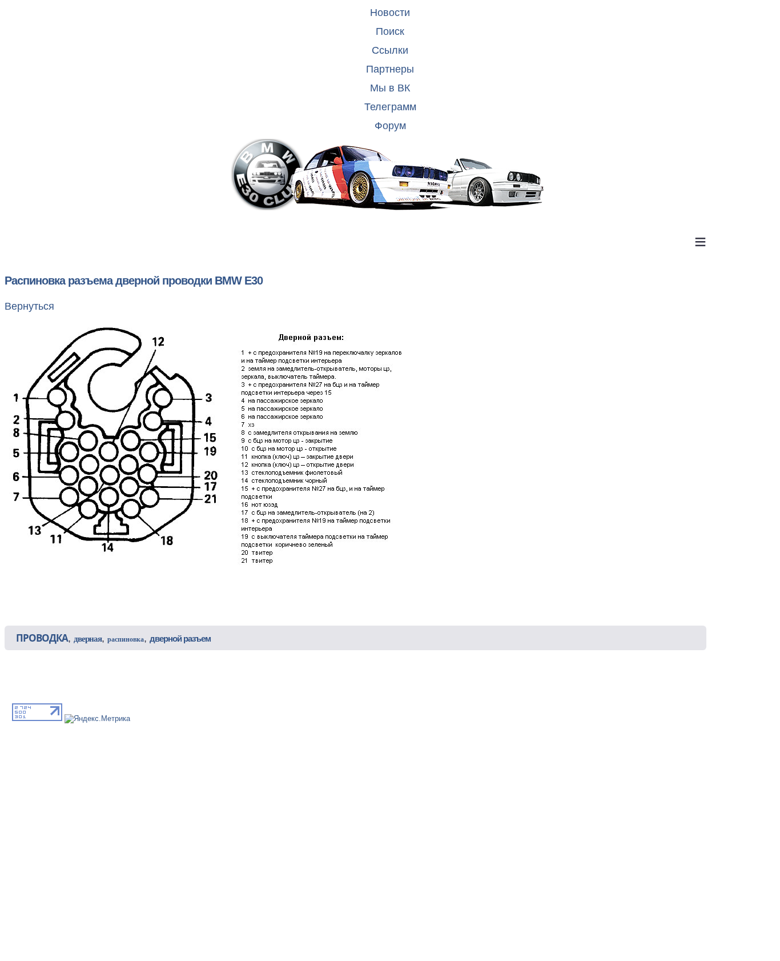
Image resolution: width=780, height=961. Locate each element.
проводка (42, 637)
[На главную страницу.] (390, 175)
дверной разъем (180, 638)
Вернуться (29, 306)
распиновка (125, 639)
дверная (88, 638)
